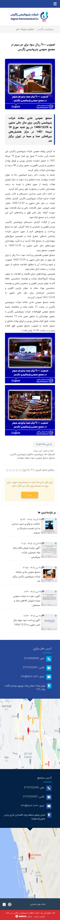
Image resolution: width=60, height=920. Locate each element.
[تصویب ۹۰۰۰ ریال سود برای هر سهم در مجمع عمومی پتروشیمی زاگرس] (30, 84)
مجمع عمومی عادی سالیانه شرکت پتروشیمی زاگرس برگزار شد (26, 576)
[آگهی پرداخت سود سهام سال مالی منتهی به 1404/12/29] (49, 622)
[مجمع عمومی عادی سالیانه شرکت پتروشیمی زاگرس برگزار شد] (49, 574)
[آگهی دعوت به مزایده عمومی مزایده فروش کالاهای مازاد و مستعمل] (49, 598)
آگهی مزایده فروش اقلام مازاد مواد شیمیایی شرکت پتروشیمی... (26, 552)
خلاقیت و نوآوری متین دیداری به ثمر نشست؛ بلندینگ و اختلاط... (26, 528)
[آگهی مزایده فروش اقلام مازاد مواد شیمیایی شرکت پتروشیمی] (49, 550)
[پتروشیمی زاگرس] (30, 16)
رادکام (30, 916)
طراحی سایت (39, 916)
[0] (7, 470)
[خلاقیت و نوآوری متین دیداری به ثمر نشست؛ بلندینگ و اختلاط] (49, 526)
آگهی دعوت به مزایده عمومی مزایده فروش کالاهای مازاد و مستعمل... (26, 600)
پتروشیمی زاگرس (45, 29)
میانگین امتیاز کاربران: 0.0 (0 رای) (38, 470)
